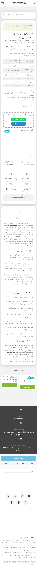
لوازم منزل (15, 14)
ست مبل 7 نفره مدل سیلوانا (29, 382)
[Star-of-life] (11, 502)
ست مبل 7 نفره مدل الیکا (10, 379)
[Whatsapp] (8, 496)
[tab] (18, 211)
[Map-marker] (18, 502)
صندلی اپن (6, 14)
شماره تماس (18, 416)
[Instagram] (22, 496)
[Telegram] (28, 496)
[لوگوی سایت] (18, 3)
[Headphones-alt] (25, 502)
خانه (22, 14)
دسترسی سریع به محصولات (18, 445)
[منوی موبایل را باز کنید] (35, 3)
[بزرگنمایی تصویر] (30, 156)
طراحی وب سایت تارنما (29, 564)
